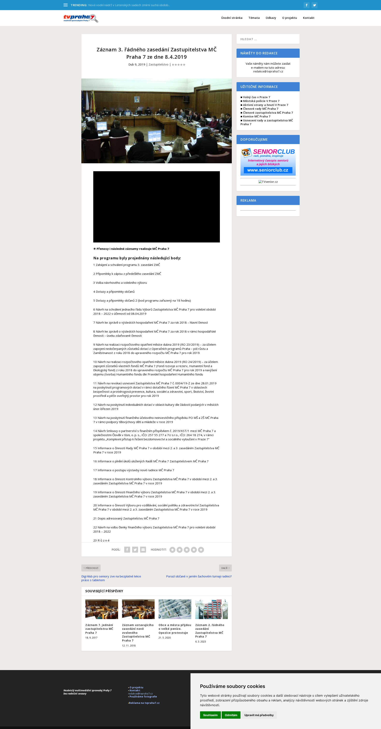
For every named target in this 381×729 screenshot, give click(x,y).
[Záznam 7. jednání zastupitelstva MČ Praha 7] (101, 609)
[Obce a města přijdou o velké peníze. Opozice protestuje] (175, 609)
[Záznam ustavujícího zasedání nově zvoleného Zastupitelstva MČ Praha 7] (138, 609)
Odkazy (271, 18)
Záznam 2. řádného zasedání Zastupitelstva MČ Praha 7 (209, 631)
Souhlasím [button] (210, 715)
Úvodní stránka (231, 18)
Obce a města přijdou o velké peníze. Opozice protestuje (175, 629)
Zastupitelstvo (158, 64)
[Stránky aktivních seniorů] (268, 174)
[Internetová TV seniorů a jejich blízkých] (268, 182)
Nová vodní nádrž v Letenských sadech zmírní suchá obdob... (129, 5)
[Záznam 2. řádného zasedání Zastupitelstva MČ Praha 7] (211, 609)
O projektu (289, 18)
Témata (254, 18)
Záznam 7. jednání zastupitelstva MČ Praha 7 (99, 629)
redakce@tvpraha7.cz (268, 71)
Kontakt (309, 18)
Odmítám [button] (231, 715)
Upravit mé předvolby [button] (259, 715)
